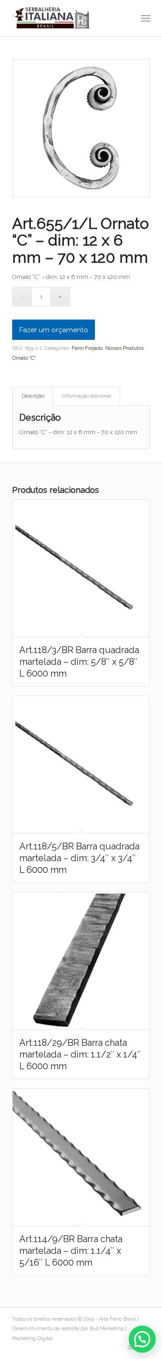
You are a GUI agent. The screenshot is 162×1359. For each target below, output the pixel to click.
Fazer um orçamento (53, 329)
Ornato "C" (24, 358)
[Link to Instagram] (129, 1347)
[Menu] (144, 18)
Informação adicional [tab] (86, 396)
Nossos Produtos (124, 348)
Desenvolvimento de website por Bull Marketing (68, 1328)
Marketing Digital (32, 1338)
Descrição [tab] (33, 396)
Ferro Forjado (87, 348)
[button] (142, 1339)
